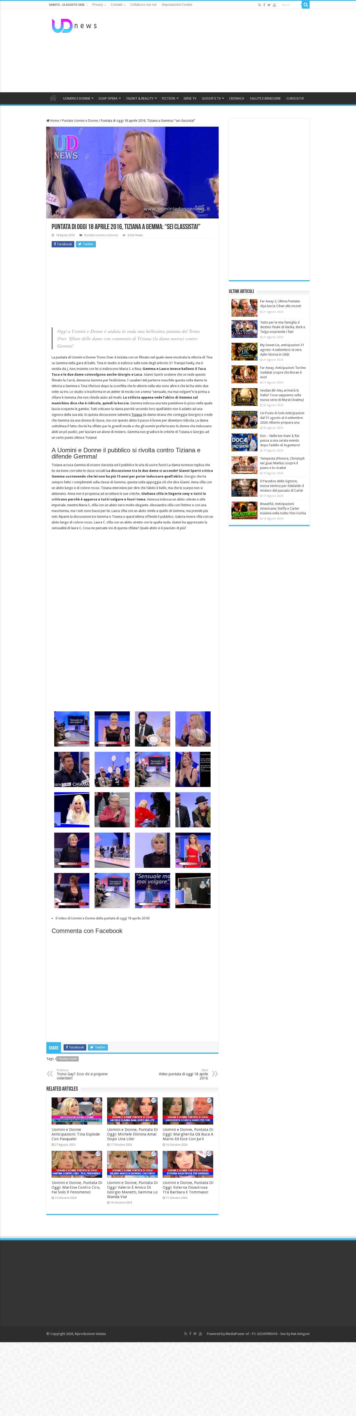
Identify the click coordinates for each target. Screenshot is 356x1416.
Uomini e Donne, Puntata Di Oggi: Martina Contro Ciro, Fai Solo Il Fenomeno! (77, 1187)
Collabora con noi (143, 5)
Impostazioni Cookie (177, 5)
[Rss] (260, 5)
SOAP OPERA (108, 98)
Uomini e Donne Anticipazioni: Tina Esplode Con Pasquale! (76, 1134)
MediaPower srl (237, 1334)
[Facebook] (264, 5)
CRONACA (236, 98)
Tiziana (136, 415)
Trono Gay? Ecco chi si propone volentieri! (82, 1074)
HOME (53, 97)
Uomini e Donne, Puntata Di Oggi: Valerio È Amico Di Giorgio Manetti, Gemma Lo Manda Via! (132, 1189)
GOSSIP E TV (211, 98)
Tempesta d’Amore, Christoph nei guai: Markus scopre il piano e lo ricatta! (282, 463)
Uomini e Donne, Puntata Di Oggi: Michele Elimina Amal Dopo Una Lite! (132, 1134)
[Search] (306, 5)
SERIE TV (189, 98)
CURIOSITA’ (295, 98)
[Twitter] (269, 5)
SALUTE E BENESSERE (265, 98)
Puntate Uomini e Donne (80, 121)
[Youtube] (274, 5)
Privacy (98, 5)
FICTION (168, 98)
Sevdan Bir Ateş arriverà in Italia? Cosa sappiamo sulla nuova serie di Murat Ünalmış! (282, 395)
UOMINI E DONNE (76, 98)
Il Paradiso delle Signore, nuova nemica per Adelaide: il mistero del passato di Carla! (282, 485)
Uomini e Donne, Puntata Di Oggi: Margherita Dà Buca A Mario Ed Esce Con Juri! (188, 1134)
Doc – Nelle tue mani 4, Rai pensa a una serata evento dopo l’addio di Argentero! (280, 440)
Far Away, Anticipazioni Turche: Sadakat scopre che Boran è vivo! (283, 372)
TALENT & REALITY (140, 98)
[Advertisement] (211, 50)
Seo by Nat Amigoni (295, 1334)
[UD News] (75, 25)
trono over (68, 1059)
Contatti (116, 5)
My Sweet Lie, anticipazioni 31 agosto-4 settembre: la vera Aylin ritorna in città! (282, 349)
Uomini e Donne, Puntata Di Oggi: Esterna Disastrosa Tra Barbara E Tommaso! (188, 1187)
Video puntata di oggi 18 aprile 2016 (183, 1074)
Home (54, 121)
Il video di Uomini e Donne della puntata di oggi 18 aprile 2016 (102, 918)
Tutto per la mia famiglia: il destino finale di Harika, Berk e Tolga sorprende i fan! (282, 327)
